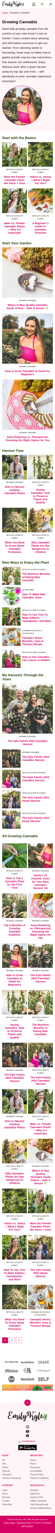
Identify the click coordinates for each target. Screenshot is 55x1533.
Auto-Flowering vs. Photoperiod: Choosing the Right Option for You (40, 931)
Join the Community (11, 1478)
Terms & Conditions (39, 1478)
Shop (5, 1455)
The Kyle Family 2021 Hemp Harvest (40, 1273)
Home (5, 13)
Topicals (6, 1471)
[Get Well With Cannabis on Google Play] (27, 1447)
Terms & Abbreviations (40, 1508)
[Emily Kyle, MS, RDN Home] (13, 4)
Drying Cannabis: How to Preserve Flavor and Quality (40, 496)
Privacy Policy (37, 1474)
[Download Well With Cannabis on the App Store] (28, 1442)
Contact (5, 1501)
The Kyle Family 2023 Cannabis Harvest (14, 1077)
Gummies (6, 1474)
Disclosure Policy (24, 1523)
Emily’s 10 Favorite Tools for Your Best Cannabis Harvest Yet (40, 882)
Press (33, 1464)
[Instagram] (27, 1428)
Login (4, 1490)
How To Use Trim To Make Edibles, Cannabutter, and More (36, 617)
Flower (5, 1467)
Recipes (34, 1490)
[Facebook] (27, 1436)
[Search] (42, 4)
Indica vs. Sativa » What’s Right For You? (40, 180)
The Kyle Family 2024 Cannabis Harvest (40, 978)
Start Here (35, 1494)
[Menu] (50, 4)
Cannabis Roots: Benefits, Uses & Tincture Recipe (32, 641)
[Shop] (33, 4)
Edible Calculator (38, 1501)
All (3, 1460)
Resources (37, 1485)
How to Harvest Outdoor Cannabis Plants (14, 490)
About (5, 1494)
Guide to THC (36, 1497)
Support (7, 1485)
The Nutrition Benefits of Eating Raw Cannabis (36, 577)
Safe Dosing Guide (39, 1504)
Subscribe (7, 1504)
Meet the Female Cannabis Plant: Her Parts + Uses (14, 180)
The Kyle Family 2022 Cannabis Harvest (40, 1080)
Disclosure (35, 1467)
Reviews (6, 1497)
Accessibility (36, 1471)
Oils (4, 1464)
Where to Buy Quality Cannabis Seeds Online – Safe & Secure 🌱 (40, 1177)
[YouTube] (27, 1432)
